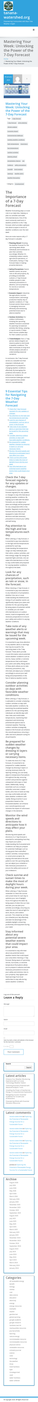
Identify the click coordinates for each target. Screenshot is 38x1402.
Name (6, 1019)
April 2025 (13, 1227)
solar (11, 1356)
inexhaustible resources (18, 1328)
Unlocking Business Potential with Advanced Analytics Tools (17, 1086)
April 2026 (13, 1194)
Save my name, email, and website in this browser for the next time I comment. (19, 1041)
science (12, 1353)
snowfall (10, 169)
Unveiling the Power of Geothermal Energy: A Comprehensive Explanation (19, 1091)
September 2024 (15, 1246)
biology (12, 1287)
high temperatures (13, 144)
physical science (15, 1345)
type (11, 1369)
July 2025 (13, 1218)
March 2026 (14, 1196)
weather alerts (19, 173)
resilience (10, 165)
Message (7, 1004)
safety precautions (20, 165)
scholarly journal (15, 1350)
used (11, 1375)
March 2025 (14, 1229)
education (13, 1298)
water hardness (15, 1378)
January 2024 (14, 1268)
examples (13, 1309)
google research (15, 1323)
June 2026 (13, 1188)
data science (14, 1295)
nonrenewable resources (18, 1342)
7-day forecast (12, 123)
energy (12, 1303)
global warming (15, 1317)
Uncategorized (19, 184)
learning (12, 1334)
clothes (12, 1289)
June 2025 (13, 1221)
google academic (15, 1320)
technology (13, 1358)
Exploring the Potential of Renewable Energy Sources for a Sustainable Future (21, 1167)
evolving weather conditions (16, 140)
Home (6, 59)
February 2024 (14, 1265)
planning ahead (12, 157)
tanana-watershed (16, 1116)
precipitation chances (14, 161)
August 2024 (14, 1249)
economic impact (13, 131)
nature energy (14, 1336)
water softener (15, 1380)
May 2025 (13, 1224)
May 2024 (13, 1257)
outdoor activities (13, 152)
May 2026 (13, 1191)
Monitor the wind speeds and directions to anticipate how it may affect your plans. (19, 453)
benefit (12, 1284)
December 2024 (15, 1238)
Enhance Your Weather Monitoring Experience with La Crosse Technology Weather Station (18, 1081)
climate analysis (12, 127)
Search (8, 1064)
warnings (10, 173)
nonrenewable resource (18, 1339)
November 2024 (15, 1240)
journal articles (15, 1331)
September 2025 (15, 1213)
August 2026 (14, 1182)
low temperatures (13, 148)
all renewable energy (17, 1281)
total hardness (15, 1367)
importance (24, 144)
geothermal (14, 1314)
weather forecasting (14, 178)
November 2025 (15, 1207)
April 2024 (13, 1260)
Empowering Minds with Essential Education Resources (17, 1102)
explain (12, 1311)
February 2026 (14, 1199)
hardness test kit (15, 1325)
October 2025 (14, 1210)
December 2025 (15, 1205)
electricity (13, 1300)
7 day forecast (16, 118)
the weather (14, 1361)
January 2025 (14, 1235)
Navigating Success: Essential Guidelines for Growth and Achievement (16, 1096)
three (11, 1364)
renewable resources (17, 1347)
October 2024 (14, 1243)
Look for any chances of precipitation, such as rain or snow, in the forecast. (19, 422)
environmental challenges (15, 135)
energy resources (16, 1306)
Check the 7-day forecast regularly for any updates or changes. (19, 411)
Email (5, 1029)
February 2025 (14, 1232)
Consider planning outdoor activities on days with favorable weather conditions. (19, 437)
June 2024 (13, 1254)
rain (23, 161)
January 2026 (14, 1202)
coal (11, 1292)
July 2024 (13, 1251)
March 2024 (14, 1263)
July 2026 (13, 1185)
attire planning (22, 123)
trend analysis (18, 169)
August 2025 (14, 1216)
